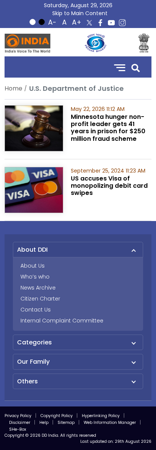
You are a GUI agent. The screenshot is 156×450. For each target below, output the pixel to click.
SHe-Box (17, 429)
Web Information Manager (110, 422)
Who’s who (35, 276)
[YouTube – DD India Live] (111, 22)
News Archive (38, 287)
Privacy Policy (18, 416)
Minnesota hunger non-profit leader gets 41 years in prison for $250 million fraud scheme (108, 127)
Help (43, 422)
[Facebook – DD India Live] (100, 22)
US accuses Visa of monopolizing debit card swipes (109, 185)
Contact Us (35, 309)
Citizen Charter (40, 298)
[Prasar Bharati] (95, 43)
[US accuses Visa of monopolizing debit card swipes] (34, 189)
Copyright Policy (57, 416)
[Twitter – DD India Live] (89, 22)
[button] (135, 67)
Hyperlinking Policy (101, 416)
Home (13, 88)
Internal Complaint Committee (61, 320)
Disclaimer (19, 422)
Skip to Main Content (80, 13)
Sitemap (66, 422)
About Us (32, 265)
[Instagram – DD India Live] (122, 22)
